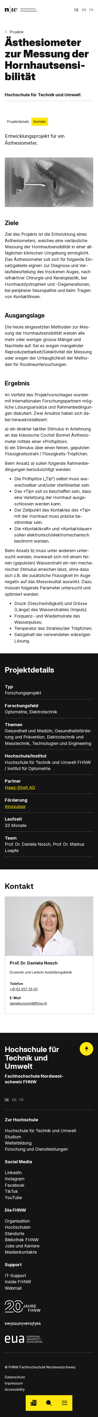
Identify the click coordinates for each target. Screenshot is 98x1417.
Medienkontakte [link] (21, 1252)
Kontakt (40, 122)
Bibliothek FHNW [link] (22, 1239)
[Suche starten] (49, 1403)
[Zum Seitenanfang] (86, 1049)
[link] (21, 10)
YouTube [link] (13, 1197)
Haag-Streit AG (20, 787)
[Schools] (33, 1403)
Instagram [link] (14, 1178)
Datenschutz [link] (15, 1377)
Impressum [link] (14, 1383)
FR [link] (91, 10)
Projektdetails (18, 122)
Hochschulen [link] (17, 1227)
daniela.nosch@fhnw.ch (28, 1003)
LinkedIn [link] (13, 1172)
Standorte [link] (14, 1233)
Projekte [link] (17, 32)
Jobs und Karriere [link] (22, 1245)
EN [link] (84, 10)
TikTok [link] (11, 1191)
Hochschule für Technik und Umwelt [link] (40, 1130)
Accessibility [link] (15, 1389)
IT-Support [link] (15, 1275)
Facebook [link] (14, 1185)
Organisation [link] (17, 1220)
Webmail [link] (13, 1288)
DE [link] (76, 10)
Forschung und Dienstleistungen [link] (36, 1149)
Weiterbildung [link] (18, 1142)
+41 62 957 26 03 (24, 989)
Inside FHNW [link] (18, 1281)
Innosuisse (15, 806)
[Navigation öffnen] (64, 1403)
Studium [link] (13, 1136)
